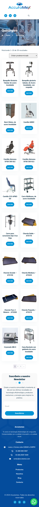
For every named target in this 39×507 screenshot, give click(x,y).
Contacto (19, 482)
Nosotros (19, 474)
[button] (28, 15)
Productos (19, 469)
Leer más (10, 91)
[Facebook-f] (5, 15)
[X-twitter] (10, 15)
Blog (19, 478)
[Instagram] (14, 15)
